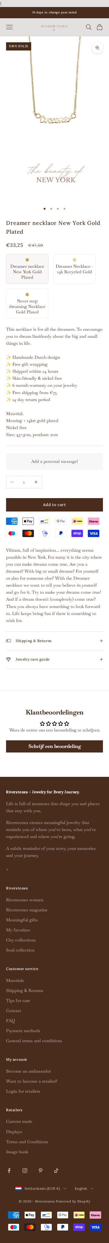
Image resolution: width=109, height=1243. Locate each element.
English (81, 1188)
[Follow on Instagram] (25, 1171)
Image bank (17, 1151)
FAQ (10, 1020)
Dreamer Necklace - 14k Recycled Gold (74, 269)
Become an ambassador (28, 1071)
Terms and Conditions (27, 1141)
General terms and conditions (34, 1040)
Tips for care (18, 1000)
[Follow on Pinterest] (41, 1171)
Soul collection (20, 950)
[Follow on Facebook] (9, 1171)
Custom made (19, 1121)
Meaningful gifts (22, 920)
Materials (15, 980)
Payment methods (23, 1030)
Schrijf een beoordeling (54, 746)
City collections (21, 940)
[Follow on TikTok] (56, 1171)
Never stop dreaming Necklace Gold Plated (27, 306)
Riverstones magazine (27, 910)
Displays (14, 1131)
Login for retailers (23, 1091)
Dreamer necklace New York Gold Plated (27, 272)
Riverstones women (24, 900)
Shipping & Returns (24, 990)
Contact (13, 1010)
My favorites (18, 930)
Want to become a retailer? (31, 1081)
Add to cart (54, 504)
